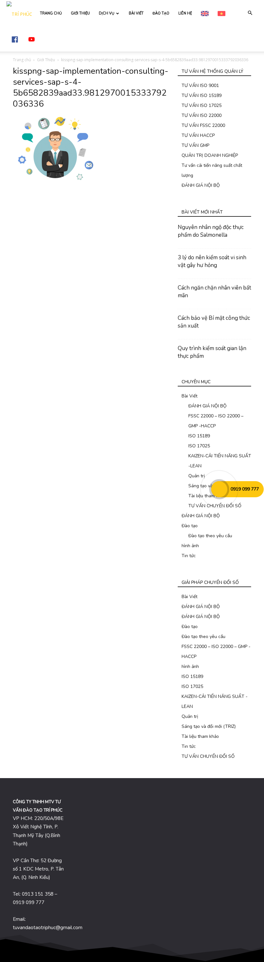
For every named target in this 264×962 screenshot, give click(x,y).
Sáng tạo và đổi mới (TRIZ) (209, 726)
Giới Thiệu (46, 59)
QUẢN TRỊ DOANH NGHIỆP (210, 155)
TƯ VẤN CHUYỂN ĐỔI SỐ (214, 506)
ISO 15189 (199, 436)
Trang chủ (22, 59)
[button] (250, 13)
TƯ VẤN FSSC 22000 (203, 125)
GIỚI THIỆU (80, 13)
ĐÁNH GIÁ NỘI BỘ (201, 185)
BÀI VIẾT (136, 13)
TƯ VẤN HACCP (198, 135)
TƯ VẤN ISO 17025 (202, 105)
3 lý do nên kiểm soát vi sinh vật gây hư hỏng (212, 261)
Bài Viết (189, 396)
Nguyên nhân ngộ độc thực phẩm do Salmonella (211, 231)
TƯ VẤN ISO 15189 (202, 95)
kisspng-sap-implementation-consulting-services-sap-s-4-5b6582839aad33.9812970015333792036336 (90, 87)
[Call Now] (219, 489)
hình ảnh (190, 546)
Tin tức (189, 556)
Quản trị (196, 476)
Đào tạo (190, 526)
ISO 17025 (199, 446)
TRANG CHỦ (51, 13)
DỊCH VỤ (106, 13)
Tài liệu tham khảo (207, 496)
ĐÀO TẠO (161, 13)
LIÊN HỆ (185, 13)
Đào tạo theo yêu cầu (210, 536)
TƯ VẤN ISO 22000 (202, 115)
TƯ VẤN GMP (195, 145)
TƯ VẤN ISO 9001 (200, 85)
